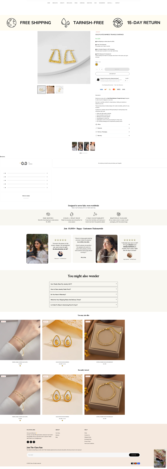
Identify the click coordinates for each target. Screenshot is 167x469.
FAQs (85, 433)
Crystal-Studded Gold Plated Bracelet (104, 362)
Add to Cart (35, 358)
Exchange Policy (88, 439)
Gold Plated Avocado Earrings (62, 362)
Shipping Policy (87, 437)
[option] (64, 57)
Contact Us (87, 435)
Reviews (57, 435)
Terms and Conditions (89, 443)
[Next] (93, 145)
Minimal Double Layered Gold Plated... (20, 362)
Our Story (58, 433)
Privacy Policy (87, 441)
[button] (109, 80)
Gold (97, 64)
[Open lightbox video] (74, 146)
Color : (98, 61)
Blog (57, 437)
